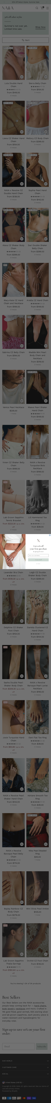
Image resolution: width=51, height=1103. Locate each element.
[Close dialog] (50, 535)
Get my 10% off (38, 559)
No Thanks (38, 563)
